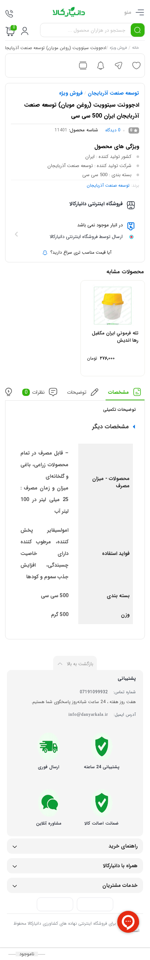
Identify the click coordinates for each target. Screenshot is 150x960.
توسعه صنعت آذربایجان (113, 93)
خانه (136, 48)
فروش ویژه (118, 48)
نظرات (35, 392)
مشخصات (118, 392)
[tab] (125, 394)
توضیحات (76, 392)
